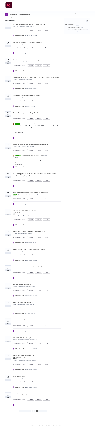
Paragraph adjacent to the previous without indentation (28, 267)
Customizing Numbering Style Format (23, 302)
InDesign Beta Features (72, 31)
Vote (8, 28)
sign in (75, 13)
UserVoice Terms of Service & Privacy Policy (43, 425)
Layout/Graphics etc (33, 251)
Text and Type (31, 26)
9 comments (15, 176)
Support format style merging (21, 394)
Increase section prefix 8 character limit (23, 355)
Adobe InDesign (32, 425)
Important (39, 30)
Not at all (31, 30)
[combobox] (76, 20)
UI (30, 44)
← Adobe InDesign (8, 17)
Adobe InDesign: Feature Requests (23, 26)
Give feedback (71, 24)
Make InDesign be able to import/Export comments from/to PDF (30, 144)
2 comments (15, 215)
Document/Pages (33, 360)
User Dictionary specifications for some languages (26, 95)
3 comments (15, 44)
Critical (47, 30)
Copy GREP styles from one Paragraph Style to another (28, 42)
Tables (31, 79)
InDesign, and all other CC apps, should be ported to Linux (29, 231)
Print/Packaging (32, 176)
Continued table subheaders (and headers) (24, 211)
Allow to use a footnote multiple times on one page (27, 60)
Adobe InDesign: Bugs (72, 25)
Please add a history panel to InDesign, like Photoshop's (28, 113)
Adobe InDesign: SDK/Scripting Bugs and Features (77, 29)
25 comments (15, 114)
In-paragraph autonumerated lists (22, 284)
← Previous (22, 411)
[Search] (87, 21)
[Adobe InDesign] (8, 5)
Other (31, 97)
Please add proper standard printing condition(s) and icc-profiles (30, 192)
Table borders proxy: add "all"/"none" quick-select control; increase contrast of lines (36, 77)
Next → (44, 411)
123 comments (20, 194)
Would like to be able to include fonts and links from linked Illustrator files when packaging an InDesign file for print (35, 174)
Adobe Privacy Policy (61, 425)
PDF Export (32, 146)
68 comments (15, 146)
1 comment (14, 26)
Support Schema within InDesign (22, 338)
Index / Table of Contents (19, 376)
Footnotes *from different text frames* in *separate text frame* (30, 24)
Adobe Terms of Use (54, 425)
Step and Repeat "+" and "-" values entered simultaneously (29, 249)
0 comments (15, 61)
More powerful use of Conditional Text (23, 320)
